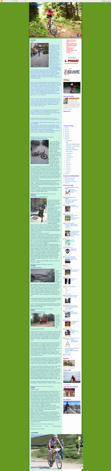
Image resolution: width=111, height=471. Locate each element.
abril (67, 166)
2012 (66, 131)
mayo (67, 164)
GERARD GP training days (71, 305)
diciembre (68, 140)
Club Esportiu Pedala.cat (71, 181)
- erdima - (67, 229)
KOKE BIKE (67, 354)
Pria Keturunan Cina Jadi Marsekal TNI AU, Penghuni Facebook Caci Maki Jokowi (75, 234)
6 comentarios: (50, 137)
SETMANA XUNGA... (36, 267)
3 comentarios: (50, 386)
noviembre (68, 153)
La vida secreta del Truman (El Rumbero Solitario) (72, 349)
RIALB (66, 265)
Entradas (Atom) (40, 428)
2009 (66, 137)
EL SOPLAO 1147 (69, 214)
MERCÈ (66, 277)
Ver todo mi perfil (67, 109)
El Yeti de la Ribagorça (70, 286)
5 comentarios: (50, 424)
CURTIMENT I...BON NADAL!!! (39, 197)
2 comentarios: (50, 264)
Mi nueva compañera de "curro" (74, 191)
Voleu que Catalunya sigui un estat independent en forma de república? (71, 225)
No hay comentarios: (51, 193)
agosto (68, 158)
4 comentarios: (50, 308)
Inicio (47, 426)
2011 (66, 133)
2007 (66, 173)
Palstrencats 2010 (69, 311)
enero (67, 171)
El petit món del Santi (70, 256)
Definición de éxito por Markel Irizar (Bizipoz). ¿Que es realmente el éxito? (71, 201)
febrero (68, 169)
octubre (68, 155)
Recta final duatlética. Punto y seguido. (75, 331)
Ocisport (67, 182)
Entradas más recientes (36, 426)
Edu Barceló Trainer (69, 179)
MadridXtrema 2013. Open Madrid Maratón (75, 322)
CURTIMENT (37, 4)
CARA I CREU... (35, 389)
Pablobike (67, 320)
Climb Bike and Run (69, 223)
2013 (66, 129)
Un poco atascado (75, 206)
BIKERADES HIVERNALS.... (39, 312)
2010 (66, 135)
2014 (66, 127)
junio (67, 162)
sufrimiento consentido (70, 205)
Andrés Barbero (68, 329)
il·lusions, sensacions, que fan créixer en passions (72, 338)
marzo (67, 168)
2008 (32, 42)
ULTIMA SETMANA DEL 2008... (39, 138)
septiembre (69, 157)
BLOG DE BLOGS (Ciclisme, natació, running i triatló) (71, 296)
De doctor (67, 238)
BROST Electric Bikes (70, 178)
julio (67, 160)
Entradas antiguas (56, 426)
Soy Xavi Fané (68, 268)
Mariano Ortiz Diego (74, 98)
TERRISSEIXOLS (69, 247)
